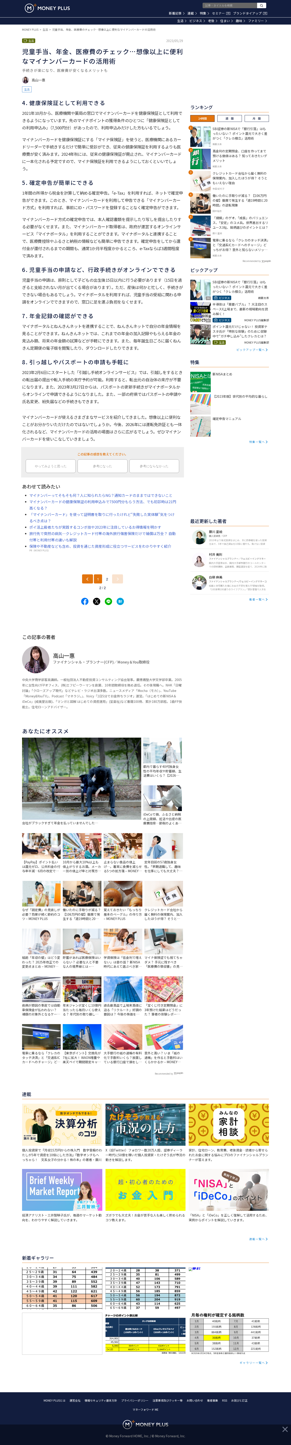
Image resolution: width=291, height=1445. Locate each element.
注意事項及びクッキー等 (168, 1400)
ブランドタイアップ (249, 13)
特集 (203, 13)
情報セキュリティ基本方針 (101, 1400)
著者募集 (212, 1400)
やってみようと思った (51, 466)
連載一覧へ (257, 1239)
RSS (224, 1400)
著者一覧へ (257, 599)
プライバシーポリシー (134, 1400)
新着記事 (175, 13)
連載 (191, 13)
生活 (180, 20)
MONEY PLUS (30, 29)
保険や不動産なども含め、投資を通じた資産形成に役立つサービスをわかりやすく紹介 (100, 546)
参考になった (102, 466)
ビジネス (195, 20)
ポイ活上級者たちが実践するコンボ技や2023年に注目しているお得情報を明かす (95, 527)
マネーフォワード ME (145, 1409)
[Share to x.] (96, 601)
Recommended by (164, 1073)
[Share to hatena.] (120, 601)
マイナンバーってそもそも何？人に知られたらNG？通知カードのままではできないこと (101, 495)
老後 (211, 20)
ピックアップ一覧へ (250, 350)
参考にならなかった (154, 466)
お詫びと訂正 (239, 1400)
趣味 (239, 20)
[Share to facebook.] (84, 601)
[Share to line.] (108, 601)
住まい (225, 20)
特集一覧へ (257, 442)
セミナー (220, 13)
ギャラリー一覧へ (252, 1363)
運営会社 (75, 1400)
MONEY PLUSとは (54, 1400)
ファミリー (256, 20)
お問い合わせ (195, 1400)
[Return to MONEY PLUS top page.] (47, 8)
